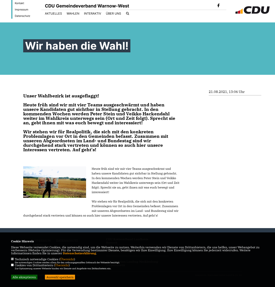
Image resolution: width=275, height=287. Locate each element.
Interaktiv (92, 13)
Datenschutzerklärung (79, 253)
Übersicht (67, 259)
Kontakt (19, 3)
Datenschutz (22, 15)
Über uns (113, 13)
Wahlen (73, 13)
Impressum (21, 9)
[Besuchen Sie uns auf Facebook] (218, 5)
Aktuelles (53, 13)
